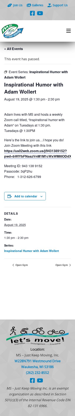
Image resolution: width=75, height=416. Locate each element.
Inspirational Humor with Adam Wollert (31, 251)
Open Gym (21, 265)
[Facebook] (32, 13)
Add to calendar (25, 196)
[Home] (19, 31)
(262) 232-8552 (37, 372)
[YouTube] (40, 13)
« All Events (13, 48)
